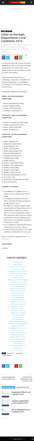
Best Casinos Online (18, 308)
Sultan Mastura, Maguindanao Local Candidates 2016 (26, 379)
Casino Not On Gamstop (18, 269)
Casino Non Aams (18, 277)
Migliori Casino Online (18, 334)
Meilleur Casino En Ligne (18, 337)
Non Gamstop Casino (18, 297)
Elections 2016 (10, 353)
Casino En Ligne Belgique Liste (18, 321)
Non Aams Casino (18, 275)
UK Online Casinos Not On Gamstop (18, 280)
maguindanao (19, 353)
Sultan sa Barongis (7, 355)
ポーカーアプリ (18, 350)
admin (4, 55)
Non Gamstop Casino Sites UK (18, 284)
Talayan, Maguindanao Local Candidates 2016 (9, 378)
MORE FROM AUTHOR (22, 387)
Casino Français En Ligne (18, 339)
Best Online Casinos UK (18, 310)
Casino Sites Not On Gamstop (18, 273)
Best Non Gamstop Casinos (18, 288)
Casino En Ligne (18, 343)
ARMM (7, 28)
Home (2, 28)
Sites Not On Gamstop (18, 295)
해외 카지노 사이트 (18, 330)
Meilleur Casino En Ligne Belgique (18, 323)
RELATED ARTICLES (8, 387)
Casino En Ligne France (18, 341)
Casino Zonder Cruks (18, 299)
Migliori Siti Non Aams (18, 326)
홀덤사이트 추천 (18, 264)
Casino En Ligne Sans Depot (18, 332)
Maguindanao (14, 28)
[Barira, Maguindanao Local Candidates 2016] (6, 412)
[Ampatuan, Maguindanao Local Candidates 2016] (6, 403)
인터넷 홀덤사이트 (18, 262)
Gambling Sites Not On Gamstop (18, 271)
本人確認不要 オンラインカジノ (18, 328)
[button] (31, 2)
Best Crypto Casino (17, 319)
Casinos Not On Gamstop (18, 266)
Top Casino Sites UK (18, 293)
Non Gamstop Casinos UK (17, 282)
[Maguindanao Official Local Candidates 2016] (6, 394)
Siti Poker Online (18, 348)
